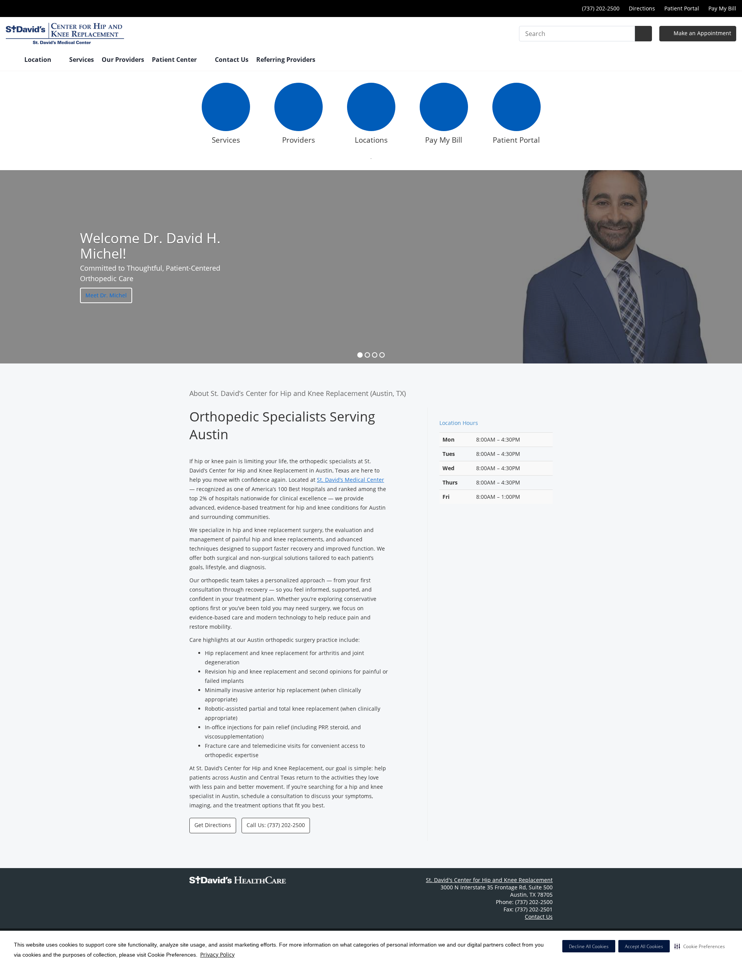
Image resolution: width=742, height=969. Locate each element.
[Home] (11, 60)
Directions (642, 8)
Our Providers (123, 59)
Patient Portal (681, 8)
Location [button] (38, 59)
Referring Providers (285, 59)
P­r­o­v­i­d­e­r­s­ (298, 140)
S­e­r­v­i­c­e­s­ (226, 140)
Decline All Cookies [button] (589, 946)
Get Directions (212, 825)
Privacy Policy (217, 954)
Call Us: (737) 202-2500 (276, 825)
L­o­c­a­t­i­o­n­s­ (371, 140)
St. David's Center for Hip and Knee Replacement (489, 880)
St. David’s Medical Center (350, 479)
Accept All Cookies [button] (644, 946)
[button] (700, 946)
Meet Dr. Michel (106, 295)
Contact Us (231, 59)
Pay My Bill (722, 8)
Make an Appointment (701, 33)
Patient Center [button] (175, 59)
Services (81, 59)
